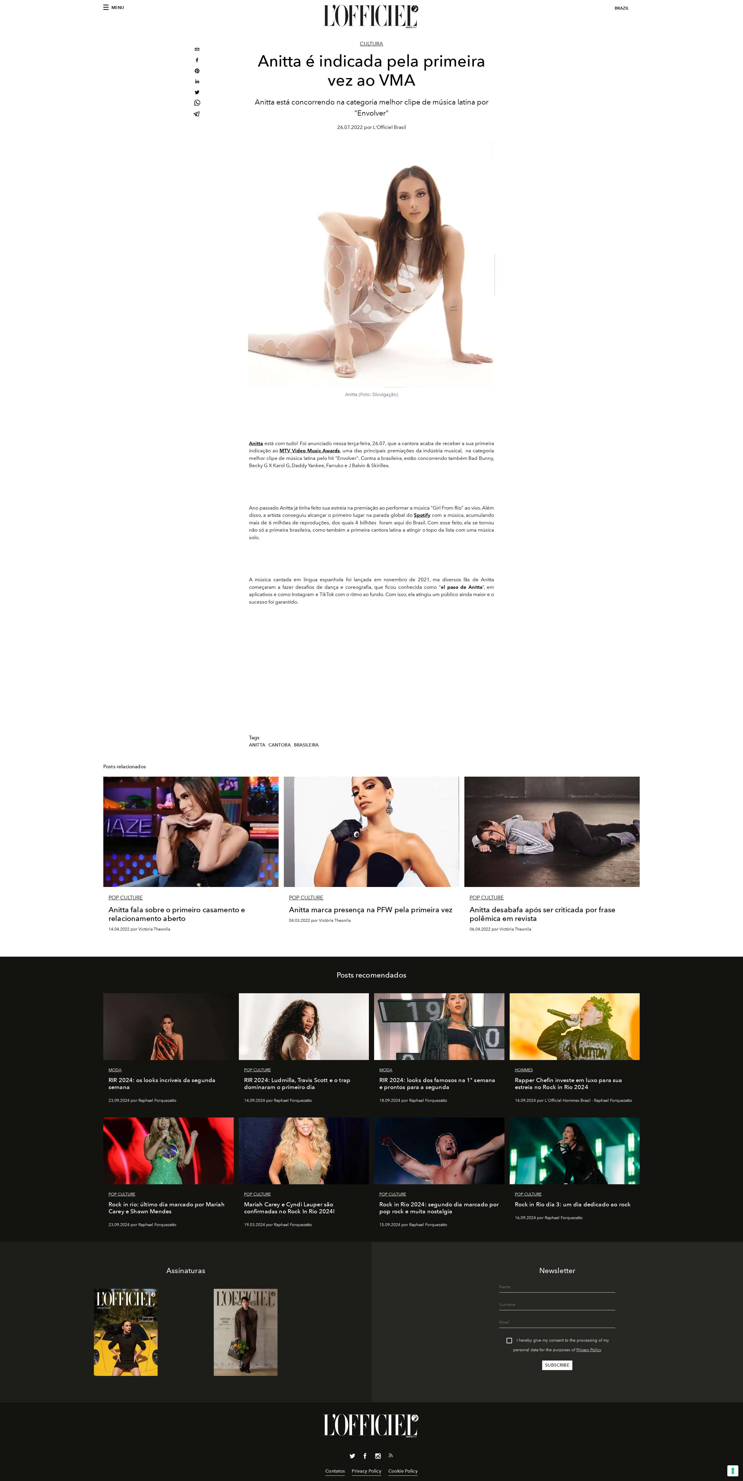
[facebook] (197, 60)
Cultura (371, 44)
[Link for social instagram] (378, 1457)
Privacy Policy (588, 1349)
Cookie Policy (403, 1471)
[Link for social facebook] (365, 1457)
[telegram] (197, 114)
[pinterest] (197, 71)
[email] (197, 50)
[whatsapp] (197, 103)
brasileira (306, 745)
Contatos (335, 1471)
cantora (279, 745)
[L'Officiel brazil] (371, 16)
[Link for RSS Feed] (391, 1457)
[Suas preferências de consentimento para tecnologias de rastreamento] (732, 1470)
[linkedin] (197, 82)
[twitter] (197, 93)
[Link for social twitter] (352, 1457)
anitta (257, 745)
